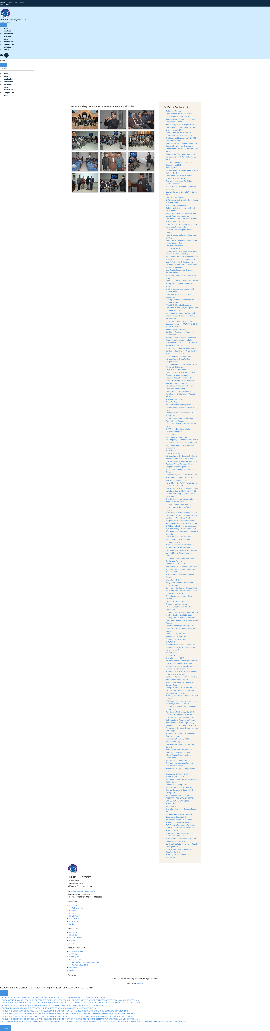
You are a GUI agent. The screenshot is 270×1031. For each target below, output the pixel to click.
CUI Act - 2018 (77, 959)
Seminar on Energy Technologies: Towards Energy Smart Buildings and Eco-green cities (182, 283)
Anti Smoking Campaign (175, 399)
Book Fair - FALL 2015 (174, 852)
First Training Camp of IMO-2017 (178, 679)
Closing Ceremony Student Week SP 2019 (182, 170)
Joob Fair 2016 (171, 806)
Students (2, 2)
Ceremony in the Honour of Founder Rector (182, 588)
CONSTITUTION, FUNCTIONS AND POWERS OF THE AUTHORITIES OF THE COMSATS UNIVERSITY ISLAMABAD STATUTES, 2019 (54, 997)
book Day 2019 (171, 167)
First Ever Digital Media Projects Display (181, 124)
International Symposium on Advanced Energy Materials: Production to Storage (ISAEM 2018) (181, 316)
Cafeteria (72, 940)
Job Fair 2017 (171, 652)
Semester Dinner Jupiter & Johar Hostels (181, 348)
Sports (71, 943)
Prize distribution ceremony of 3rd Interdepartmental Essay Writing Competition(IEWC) (178, 359)
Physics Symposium (173, 453)
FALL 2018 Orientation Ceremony (178, 305)
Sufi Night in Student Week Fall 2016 (179, 717)
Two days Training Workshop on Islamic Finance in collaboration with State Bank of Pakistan (182, 620)
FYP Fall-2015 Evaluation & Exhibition (180, 825)
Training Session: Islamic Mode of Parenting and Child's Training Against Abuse (180, 394)
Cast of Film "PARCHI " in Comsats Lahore (182, 488)
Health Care (73, 935)
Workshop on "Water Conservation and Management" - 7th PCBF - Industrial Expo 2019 (182, 157)
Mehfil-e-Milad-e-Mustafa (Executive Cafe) (181, 550)
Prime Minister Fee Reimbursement (179, 849)
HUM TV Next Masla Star (175, 674)
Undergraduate (77, 908)
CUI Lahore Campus (173, 111)
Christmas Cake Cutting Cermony (178, 504)
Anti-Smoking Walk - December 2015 (179, 833)
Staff (16, 2)
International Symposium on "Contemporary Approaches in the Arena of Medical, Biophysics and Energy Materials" (182, 440)
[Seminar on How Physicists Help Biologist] (85, 119)
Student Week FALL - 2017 (176, 563)
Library (72, 970)
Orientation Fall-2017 (174, 580)
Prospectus (73, 921)
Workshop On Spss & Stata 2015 (178, 854)
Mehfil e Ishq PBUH (173, 248)
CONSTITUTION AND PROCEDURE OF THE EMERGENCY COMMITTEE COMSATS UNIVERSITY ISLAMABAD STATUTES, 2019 (52, 1005)
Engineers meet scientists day (177, 604)
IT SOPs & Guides (76, 951)
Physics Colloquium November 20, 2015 (181, 838)
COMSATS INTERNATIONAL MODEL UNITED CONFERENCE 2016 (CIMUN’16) (180, 801)
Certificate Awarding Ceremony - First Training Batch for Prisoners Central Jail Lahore (181, 628)
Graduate (75, 910)
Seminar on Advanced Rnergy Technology (181, 677)
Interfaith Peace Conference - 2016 (179, 787)
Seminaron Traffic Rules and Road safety (181, 337)
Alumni (22, 2)
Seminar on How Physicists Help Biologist (181, 671)
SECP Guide (74, 954)
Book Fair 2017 (171, 655)
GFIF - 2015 (170, 857)
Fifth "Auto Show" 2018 (174, 245)
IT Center (139, 983)
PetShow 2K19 (171, 173)
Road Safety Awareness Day (176, 205)
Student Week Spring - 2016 (176, 784)
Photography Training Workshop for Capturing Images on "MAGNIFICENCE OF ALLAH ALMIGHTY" (182, 324)
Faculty (10, 2)
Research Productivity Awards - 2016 (180, 378)
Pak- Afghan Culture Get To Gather (179, 181)
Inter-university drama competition (178, 404)
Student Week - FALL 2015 (176, 841)
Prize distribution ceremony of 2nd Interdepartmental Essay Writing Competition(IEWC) (178, 539)
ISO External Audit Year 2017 (177, 480)
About (6, 49)
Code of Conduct (75, 937)
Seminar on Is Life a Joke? (176, 639)
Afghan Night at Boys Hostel (176, 329)
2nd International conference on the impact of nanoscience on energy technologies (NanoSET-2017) (182, 569)
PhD (73, 913)
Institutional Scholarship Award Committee (182, 491)
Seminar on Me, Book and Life (177, 634)
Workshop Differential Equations (178, 752)
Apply (1, 5)
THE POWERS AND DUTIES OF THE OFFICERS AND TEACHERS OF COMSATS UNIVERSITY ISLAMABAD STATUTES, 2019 (51, 1008)
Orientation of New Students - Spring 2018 (181, 461)
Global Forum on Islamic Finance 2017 (180, 644)
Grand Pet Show (172, 402)
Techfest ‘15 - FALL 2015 (175, 836)
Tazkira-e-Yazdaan (173, 184)
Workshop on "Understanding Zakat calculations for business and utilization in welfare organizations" (181, 343)
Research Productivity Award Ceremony (181, 725)
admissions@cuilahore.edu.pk (84, 891)
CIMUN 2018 (171, 434)
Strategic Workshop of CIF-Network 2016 (181, 687)
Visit (7, 5)
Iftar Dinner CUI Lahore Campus (178, 760)
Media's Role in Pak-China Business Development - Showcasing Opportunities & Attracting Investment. (181, 264)
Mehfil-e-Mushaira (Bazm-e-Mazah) (179, 175)
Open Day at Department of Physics (179, 714)
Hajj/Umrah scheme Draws (176, 369)
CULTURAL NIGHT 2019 (175, 178)
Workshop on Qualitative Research (179, 749)
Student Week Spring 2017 (176, 636)
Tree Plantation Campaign (175, 197)
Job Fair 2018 (171, 450)
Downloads (73, 967)
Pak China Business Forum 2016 (178, 795)
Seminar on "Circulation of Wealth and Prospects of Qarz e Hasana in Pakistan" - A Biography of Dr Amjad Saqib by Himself (182, 520)
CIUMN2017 (170, 642)
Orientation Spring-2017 (175, 658)
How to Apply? (74, 916)
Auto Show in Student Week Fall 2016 (180, 712)
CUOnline (73, 932)
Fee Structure (74, 918)
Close (5, 1028)
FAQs (71, 924)
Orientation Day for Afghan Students (179, 763)
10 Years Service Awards (175, 601)
